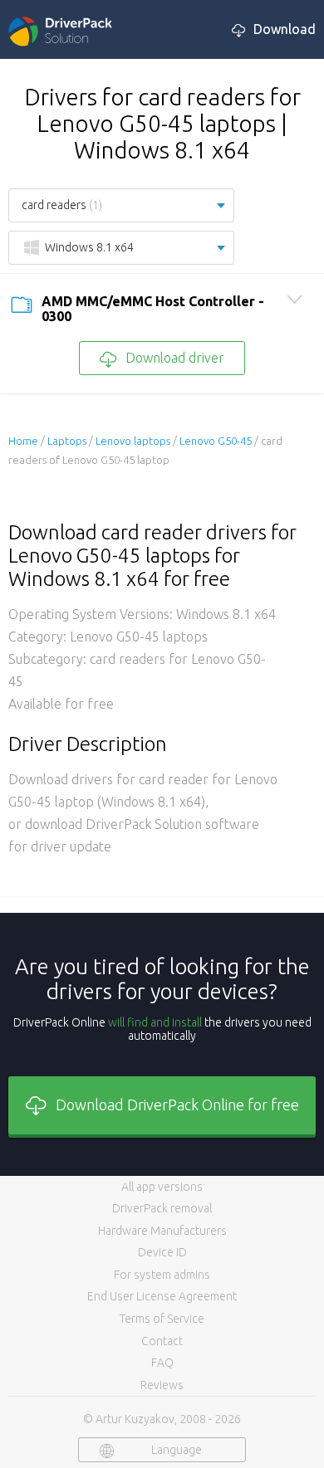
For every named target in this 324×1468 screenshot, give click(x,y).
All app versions (162, 1186)
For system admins (162, 1274)
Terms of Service (162, 1318)
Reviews (162, 1385)
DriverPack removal (162, 1208)
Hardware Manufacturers (162, 1230)
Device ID (162, 1252)
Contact (162, 1341)
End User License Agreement (162, 1296)
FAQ (162, 1362)
